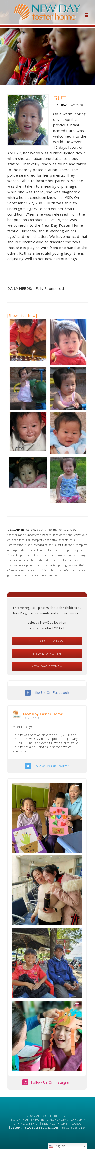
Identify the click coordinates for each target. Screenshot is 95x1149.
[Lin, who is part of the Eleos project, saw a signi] (47, 890)
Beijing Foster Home (47, 641)
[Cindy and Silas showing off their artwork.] (47, 818)
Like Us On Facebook (51, 692)
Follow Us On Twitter (51, 766)
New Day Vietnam (47, 666)
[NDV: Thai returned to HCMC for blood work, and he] (47, 963)
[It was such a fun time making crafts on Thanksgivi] (47, 1036)
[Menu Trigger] (86, 14)
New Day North (47, 653)
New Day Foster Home (43, 714)
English (59, 1146)
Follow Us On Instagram (51, 1082)
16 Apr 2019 (31, 718)
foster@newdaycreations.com (34, 1127)
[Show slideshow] (22, 315)
